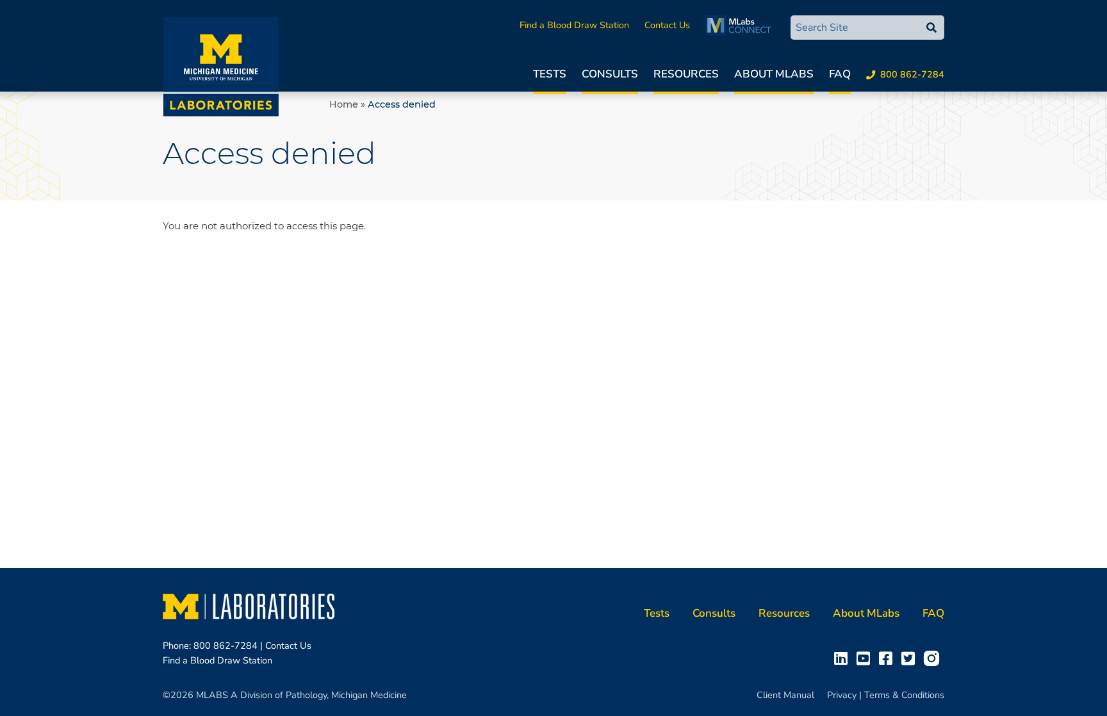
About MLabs (774, 74)
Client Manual (785, 694)
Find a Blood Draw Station (574, 25)
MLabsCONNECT (741, 25)
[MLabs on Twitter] (910, 657)
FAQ (840, 74)
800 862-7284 (912, 74)
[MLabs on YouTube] (866, 657)
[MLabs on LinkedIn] (843, 657)
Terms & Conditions (904, 694)
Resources (686, 74)
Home (343, 104)
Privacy (842, 694)
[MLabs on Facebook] (888, 657)
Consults (610, 74)
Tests (549, 74)
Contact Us (667, 25)
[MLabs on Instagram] (934, 657)
